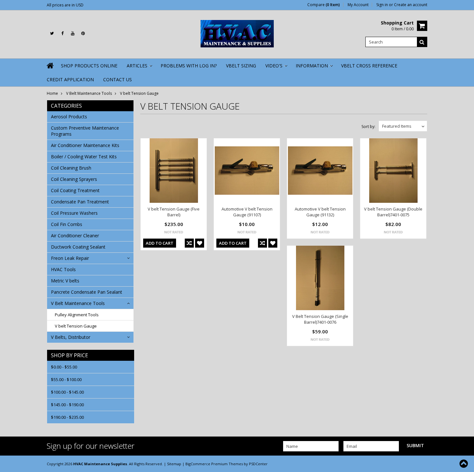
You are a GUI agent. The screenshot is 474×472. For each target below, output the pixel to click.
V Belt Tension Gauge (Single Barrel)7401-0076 (320, 319)
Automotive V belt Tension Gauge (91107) (247, 212)
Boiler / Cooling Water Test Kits (84, 156)
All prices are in (65, 5)
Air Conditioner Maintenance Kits (85, 145)
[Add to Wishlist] (199, 243)
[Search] (422, 42)
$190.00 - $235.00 (67, 417)
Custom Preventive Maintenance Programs (85, 131)
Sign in (382, 5)
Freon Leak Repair (70, 258)
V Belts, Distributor (70, 337)
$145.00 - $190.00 (67, 405)
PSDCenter (258, 463)
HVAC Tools (63, 269)
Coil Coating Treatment (75, 190)
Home (52, 93)
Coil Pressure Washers (74, 213)
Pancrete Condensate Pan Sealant (86, 292)
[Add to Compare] (189, 243)
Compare (323, 5)
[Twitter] (52, 33)
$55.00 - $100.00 (66, 379)
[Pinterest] (83, 33)
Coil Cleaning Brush (71, 168)
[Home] (50, 65)
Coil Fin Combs (66, 224)
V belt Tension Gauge (76, 326)
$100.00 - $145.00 (67, 392)
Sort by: (368, 126)
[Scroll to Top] (464, 463)
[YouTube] (72, 33)
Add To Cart (159, 243)
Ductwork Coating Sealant (78, 247)
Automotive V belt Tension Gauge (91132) (320, 212)
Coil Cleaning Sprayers (74, 179)
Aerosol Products (69, 116)
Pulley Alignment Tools (77, 315)
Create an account (410, 5)
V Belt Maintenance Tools (89, 93)
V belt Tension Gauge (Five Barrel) (174, 212)
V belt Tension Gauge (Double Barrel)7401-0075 (393, 212)
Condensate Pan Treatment (80, 202)
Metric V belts (65, 281)
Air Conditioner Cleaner (75, 235)
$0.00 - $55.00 (64, 367)
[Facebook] (62, 33)
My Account (358, 5)
